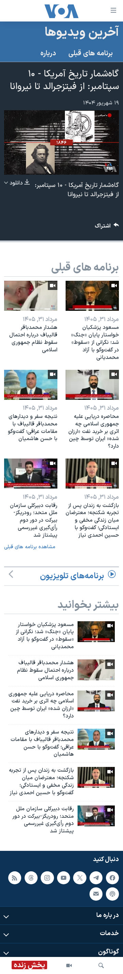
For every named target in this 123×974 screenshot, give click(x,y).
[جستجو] (101, 965)
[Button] (107, 228)
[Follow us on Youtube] (63, 877)
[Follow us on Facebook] (112, 877)
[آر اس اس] (14, 877)
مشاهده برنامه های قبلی (29, 547)
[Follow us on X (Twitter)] (79, 877)
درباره (48, 53)
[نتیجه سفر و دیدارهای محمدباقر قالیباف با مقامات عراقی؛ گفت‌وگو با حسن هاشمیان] (30, 385)
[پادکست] (112, 893)
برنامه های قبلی (90, 53)
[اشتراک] (96, 893)
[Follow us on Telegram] (96, 877)
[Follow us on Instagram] (47, 877)
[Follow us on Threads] (31, 877)
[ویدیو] (69, 965)
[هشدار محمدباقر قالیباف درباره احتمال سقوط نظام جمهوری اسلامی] (30, 296)
